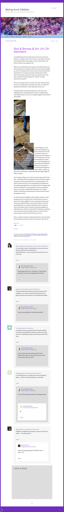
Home (7, 36)
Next (57, 41)
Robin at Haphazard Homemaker (24, 246)
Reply (17, 260)
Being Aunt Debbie (17, 9)
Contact (29, 36)
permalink (27, 236)
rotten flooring (22, 235)
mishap (15, 235)
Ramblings (33, 234)
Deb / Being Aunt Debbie (27, 266)
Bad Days (27, 234)
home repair (45, 234)
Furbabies (12, 36)
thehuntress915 (20, 289)
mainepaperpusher (20, 373)
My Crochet (18, 36)
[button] (20, 108)
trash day (35, 235)
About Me (24, 36)
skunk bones (29, 235)
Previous (52, 41)
